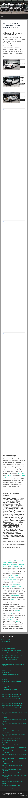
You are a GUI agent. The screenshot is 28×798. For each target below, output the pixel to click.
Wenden (10, 619)
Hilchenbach (18, 561)
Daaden (18, 621)
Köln (12, 595)
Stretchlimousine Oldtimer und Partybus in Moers (15, 710)
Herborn (5, 570)
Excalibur (17, 477)
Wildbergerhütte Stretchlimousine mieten (13, 781)
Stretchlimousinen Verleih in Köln (11, 773)
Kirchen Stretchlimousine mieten (11, 652)
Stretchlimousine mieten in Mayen (11, 701)
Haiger (12, 586)
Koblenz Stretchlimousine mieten (11, 657)
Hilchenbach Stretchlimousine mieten (12, 650)
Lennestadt (22, 564)
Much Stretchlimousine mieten (10, 677)
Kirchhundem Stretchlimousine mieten (12, 655)
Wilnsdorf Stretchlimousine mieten (11, 785)
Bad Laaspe (18, 586)
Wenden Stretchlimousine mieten (11, 779)
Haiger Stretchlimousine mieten (10, 646)
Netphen (10, 562)
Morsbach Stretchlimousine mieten (11, 674)
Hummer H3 (21, 473)
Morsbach (12, 577)
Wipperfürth (6, 579)
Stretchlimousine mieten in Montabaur (12, 705)
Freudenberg (6, 561)
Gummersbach (15, 575)
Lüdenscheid (16, 584)
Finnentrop (5, 566)
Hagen (12, 581)
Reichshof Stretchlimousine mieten (11, 740)
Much (13, 617)
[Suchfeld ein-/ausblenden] (26, 16)
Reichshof (10, 613)
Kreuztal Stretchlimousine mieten (11, 662)
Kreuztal (12, 561)
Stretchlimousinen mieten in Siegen (11, 738)
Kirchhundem (14, 564)
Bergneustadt (12, 579)
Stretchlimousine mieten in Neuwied (12, 707)
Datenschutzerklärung (7, 788)
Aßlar (16, 566)
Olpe (14, 619)
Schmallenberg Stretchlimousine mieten (12, 745)
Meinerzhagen (6, 586)
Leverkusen (6, 668)
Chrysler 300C (8, 475)
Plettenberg (17, 610)
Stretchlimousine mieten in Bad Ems (12, 694)
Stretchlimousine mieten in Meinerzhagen (13, 703)
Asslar (20, 566)
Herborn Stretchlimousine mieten (11, 648)
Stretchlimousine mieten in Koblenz (11, 696)
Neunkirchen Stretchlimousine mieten (12, 681)
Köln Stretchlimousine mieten (10, 659)
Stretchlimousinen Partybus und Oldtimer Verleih (14, 5)
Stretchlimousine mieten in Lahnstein (12, 698)
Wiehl (4, 783)
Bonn (12, 599)
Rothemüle (5, 742)
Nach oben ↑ (23, 795)
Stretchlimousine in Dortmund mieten (12, 692)
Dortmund (16, 595)
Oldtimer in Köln (7, 670)
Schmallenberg (6, 564)
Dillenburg (11, 566)
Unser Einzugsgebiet (7, 639)
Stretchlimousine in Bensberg (10, 689)
